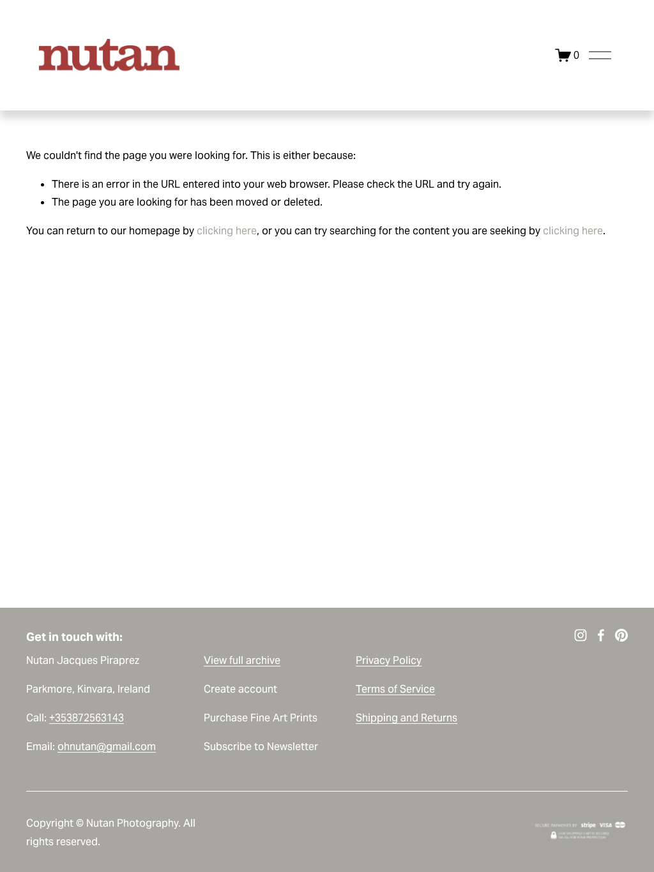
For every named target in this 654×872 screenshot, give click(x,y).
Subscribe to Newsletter (261, 746)
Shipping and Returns (406, 718)
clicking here (227, 230)
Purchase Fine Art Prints (260, 718)
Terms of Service (395, 689)
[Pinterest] (621, 635)
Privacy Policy (389, 660)
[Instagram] (580, 635)
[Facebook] (601, 635)
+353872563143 (86, 718)
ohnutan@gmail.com (106, 746)
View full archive (242, 660)
